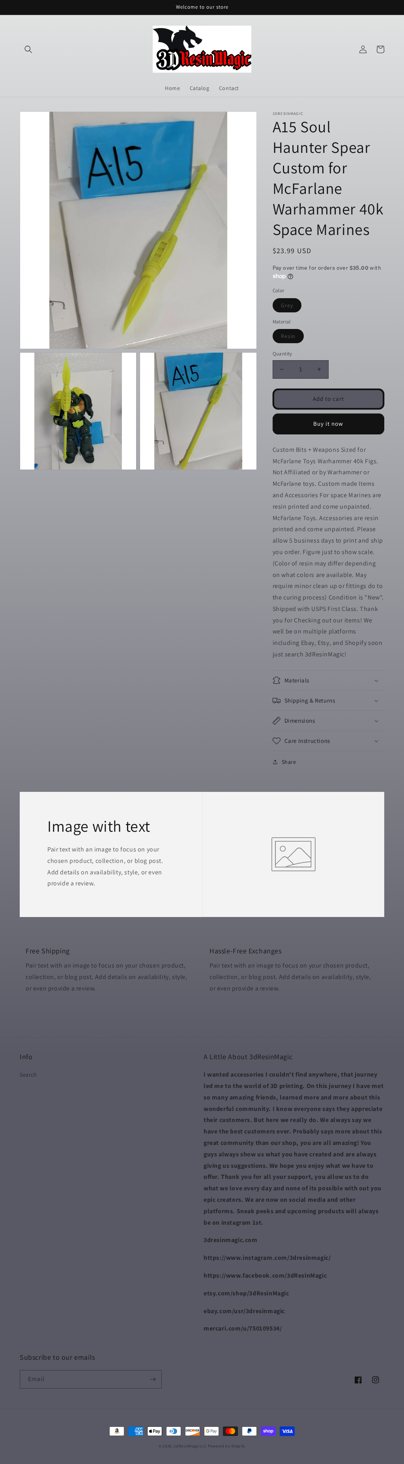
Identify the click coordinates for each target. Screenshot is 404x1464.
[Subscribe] (152, 1379)
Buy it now (328, 423)
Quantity (282, 353)
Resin (288, 336)
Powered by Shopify (227, 1446)
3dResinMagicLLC (190, 1446)
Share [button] (289, 761)
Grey (287, 305)
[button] (28, 49)
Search (28, 1074)
